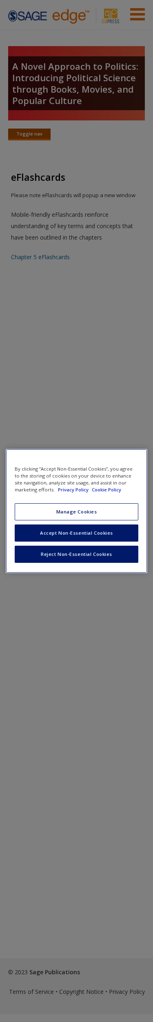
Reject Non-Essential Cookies (76, 554)
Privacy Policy (74, 490)
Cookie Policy (106, 490)
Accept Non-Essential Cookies (76, 533)
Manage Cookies (76, 512)
